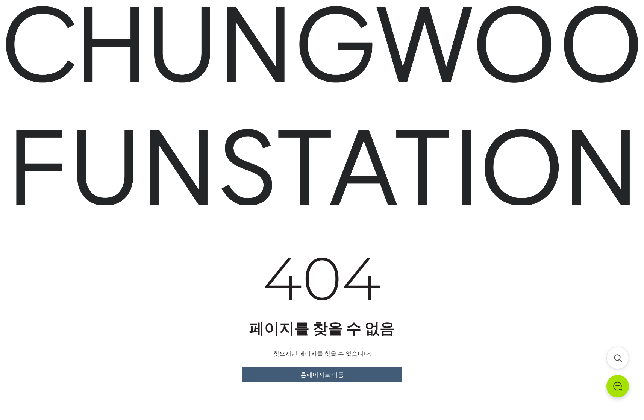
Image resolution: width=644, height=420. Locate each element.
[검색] (617, 358)
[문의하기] (617, 386)
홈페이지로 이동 (322, 374)
